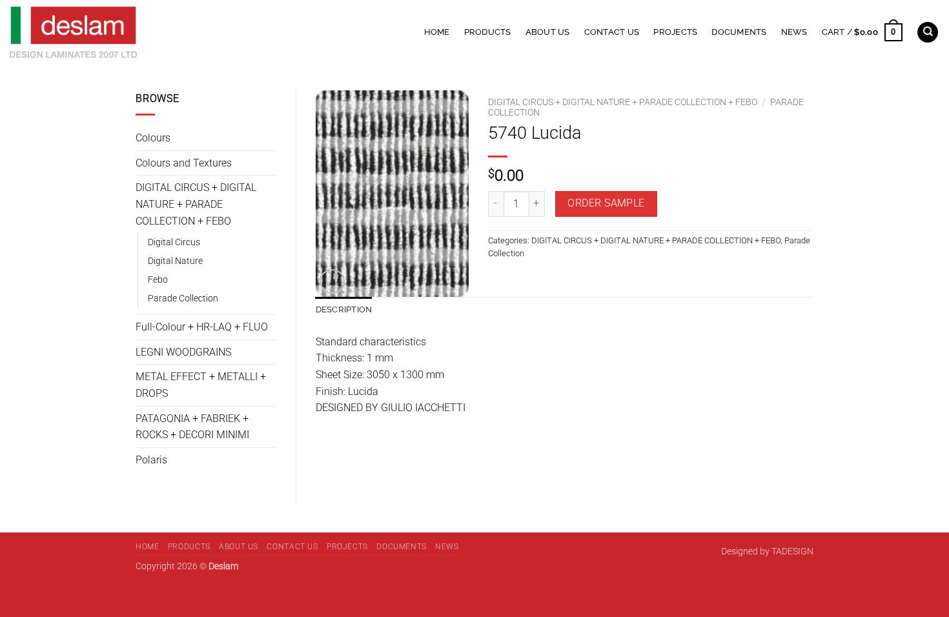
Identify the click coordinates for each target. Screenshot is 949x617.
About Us (548, 32)
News (794, 32)
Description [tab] (344, 309)
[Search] (927, 32)
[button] (862, 32)
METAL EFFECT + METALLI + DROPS (201, 385)
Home (437, 32)
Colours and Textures (184, 163)
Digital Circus (174, 242)
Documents (738, 32)
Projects (675, 32)
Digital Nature (175, 261)
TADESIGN (792, 551)
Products (487, 32)
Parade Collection (183, 298)
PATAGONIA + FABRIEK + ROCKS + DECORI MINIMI (192, 426)
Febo (158, 279)
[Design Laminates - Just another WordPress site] (176, 32)
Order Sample (606, 203)
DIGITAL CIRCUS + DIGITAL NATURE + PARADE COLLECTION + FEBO (196, 204)
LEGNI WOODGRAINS (183, 352)
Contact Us (612, 32)
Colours (153, 138)
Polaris (151, 460)
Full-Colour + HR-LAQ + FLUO (202, 327)
